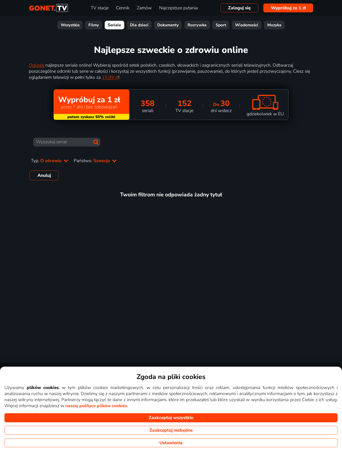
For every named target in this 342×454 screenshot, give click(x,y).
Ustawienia (171, 443)
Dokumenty (168, 25)
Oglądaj (36, 65)
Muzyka (274, 25)
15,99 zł (110, 77)
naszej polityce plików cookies (96, 406)
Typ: (47, 161)
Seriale (114, 25)
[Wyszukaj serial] (96, 142)
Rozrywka (197, 25)
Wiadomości (246, 25)
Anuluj (44, 175)
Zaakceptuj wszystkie (171, 418)
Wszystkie (70, 25)
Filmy (93, 25)
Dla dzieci (139, 25)
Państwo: (92, 161)
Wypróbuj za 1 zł (288, 8)
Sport (221, 25)
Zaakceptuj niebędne (171, 430)
